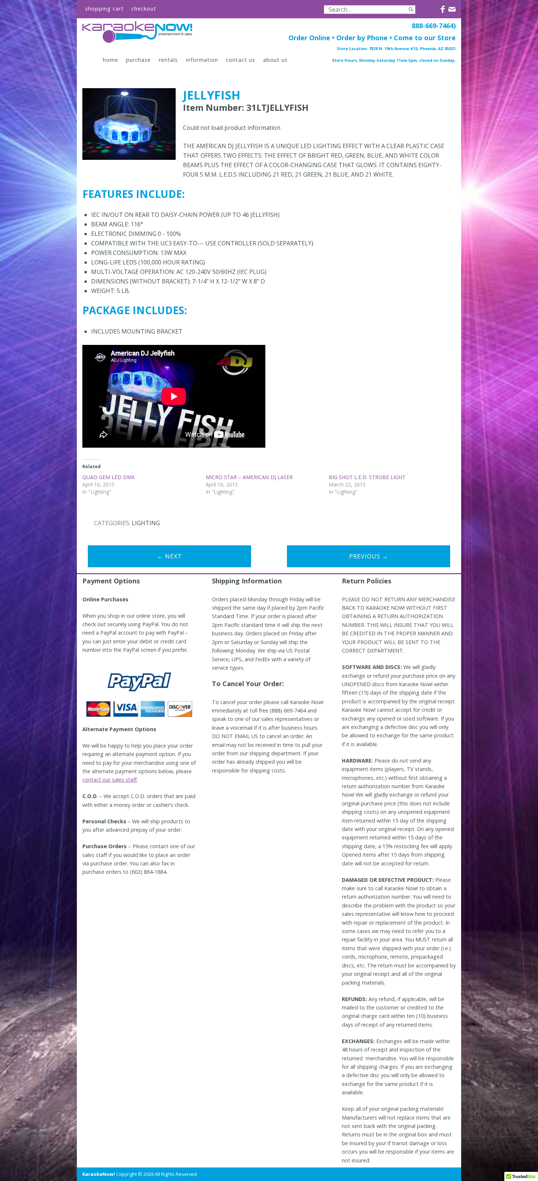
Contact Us (240, 60)
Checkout (143, 8)
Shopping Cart (104, 8)
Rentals (168, 60)
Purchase (138, 60)
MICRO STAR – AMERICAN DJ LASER (249, 477)
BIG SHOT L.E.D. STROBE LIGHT (367, 477)
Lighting (146, 523)
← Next (169, 556)
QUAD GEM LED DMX (108, 477)
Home (110, 60)
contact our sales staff (109, 779)
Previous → (368, 556)
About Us (275, 60)
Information (202, 60)
